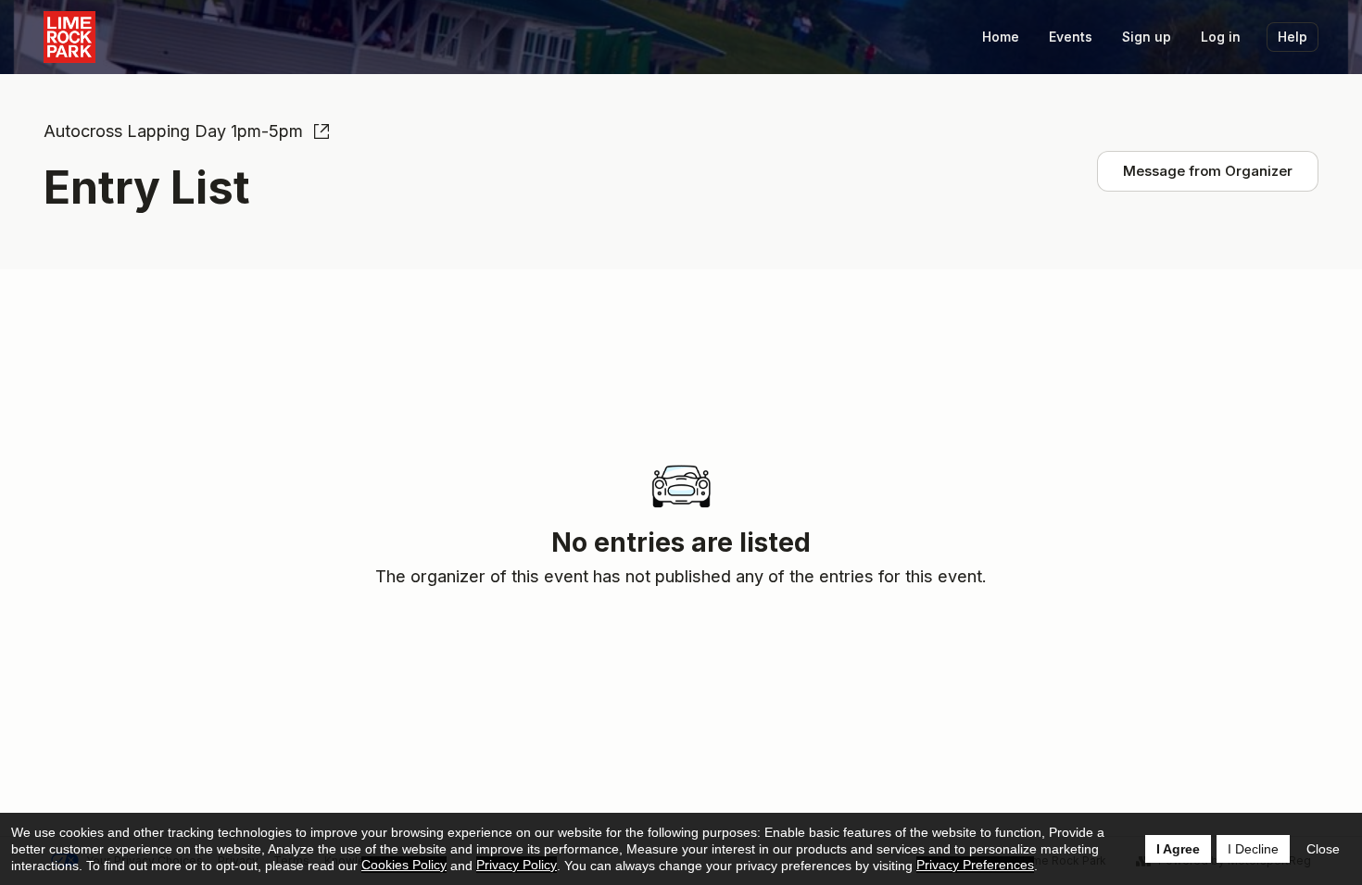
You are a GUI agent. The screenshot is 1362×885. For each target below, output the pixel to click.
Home (1000, 36)
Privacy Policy (516, 864)
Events (1070, 36)
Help (1292, 36)
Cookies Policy (404, 864)
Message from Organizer (1208, 171)
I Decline (1253, 848)
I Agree (1178, 848)
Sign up (1146, 36)
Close (1323, 848)
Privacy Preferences (975, 864)
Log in (1221, 36)
